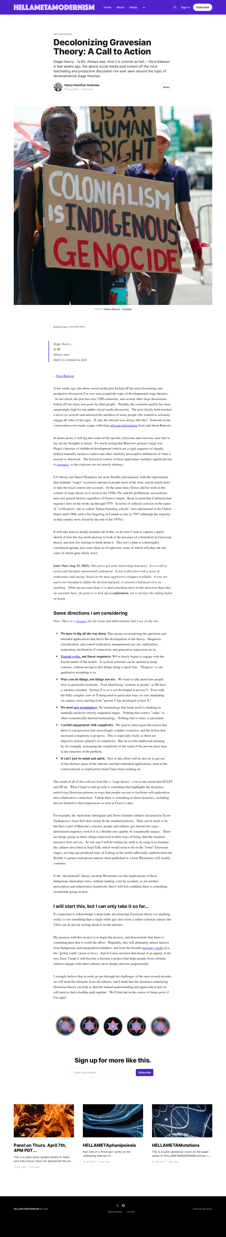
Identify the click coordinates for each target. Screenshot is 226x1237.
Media (133, 7)
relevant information (123, 425)
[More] (143, 7)
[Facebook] (123, 1205)
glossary (81, 621)
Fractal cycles (70, 656)
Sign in (185, 7)
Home (107, 7)
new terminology (85, 707)
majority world (152, 947)
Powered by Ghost (202, 1209)
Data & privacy (115, 1211)
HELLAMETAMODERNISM (26, 1209)
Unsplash (127, 309)
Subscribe (202, 7)
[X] (117, 1205)
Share (166, 87)
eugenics (63, 464)
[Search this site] (175, 7)
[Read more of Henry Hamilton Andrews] (58, 87)
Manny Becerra (112, 309)
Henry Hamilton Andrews (81, 85)
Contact (131, 1211)
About (120, 7)
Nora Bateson (65, 375)
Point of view (60, 326)
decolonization (62, 34)
